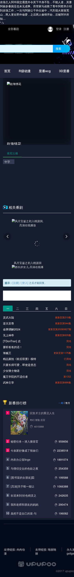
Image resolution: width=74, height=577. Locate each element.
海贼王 (7, 353)
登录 (59, 29)
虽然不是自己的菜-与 (24, 513)
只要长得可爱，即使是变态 (19, 365)
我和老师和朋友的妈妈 (24, 504)
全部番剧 (13, 29)
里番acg (45, 71)
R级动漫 (25, 71)
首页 (7, 71)
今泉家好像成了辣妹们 (24, 450)
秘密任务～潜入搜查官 (24, 441)
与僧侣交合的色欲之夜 (24, 468)
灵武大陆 (8, 317)
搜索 (58, 48)
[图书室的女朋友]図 (22, 477)
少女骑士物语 (11, 371)
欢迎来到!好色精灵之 (23, 495)
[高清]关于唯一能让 (22, 486)
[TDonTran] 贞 (12, 341)
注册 (66, 29)
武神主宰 (8, 382)
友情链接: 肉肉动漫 (14, 549)
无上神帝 (8, 335)
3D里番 (64, 71)
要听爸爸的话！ (12, 347)
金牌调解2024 (11, 329)
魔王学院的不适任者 (15, 376)
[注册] (15, 283)
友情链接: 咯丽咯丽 (45, 549)
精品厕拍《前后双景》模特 (19, 359)
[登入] (25, 283)
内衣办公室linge (20, 459)
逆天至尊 (8, 323)
